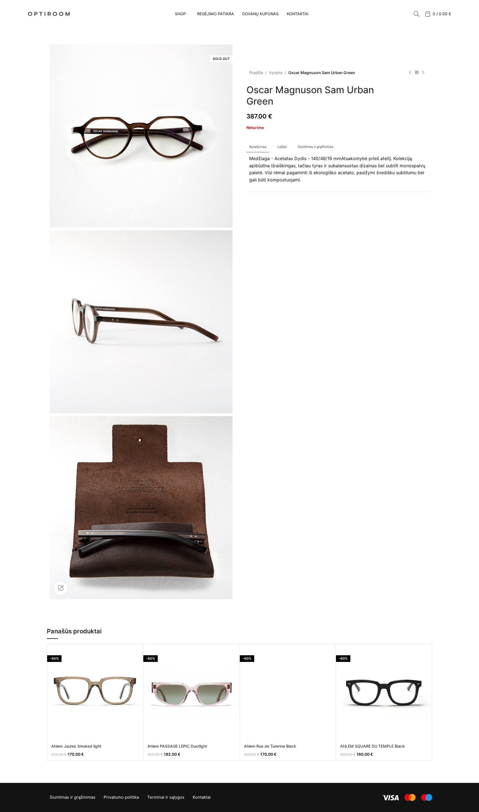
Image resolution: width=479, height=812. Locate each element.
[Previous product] (410, 72)
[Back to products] (416, 72)
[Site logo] (49, 13)
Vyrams (275, 72)
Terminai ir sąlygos (165, 797)
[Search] (416, 13)
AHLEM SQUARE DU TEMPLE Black (372, 746)
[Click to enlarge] (61, 588)
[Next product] (423, 72)
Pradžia (256, 72)
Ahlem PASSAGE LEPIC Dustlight (177, 746)
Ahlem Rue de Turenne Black (270, 746)
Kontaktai (202, 797)
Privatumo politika (121, 797)
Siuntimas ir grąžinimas (72, 797)
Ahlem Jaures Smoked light (76, 746)
